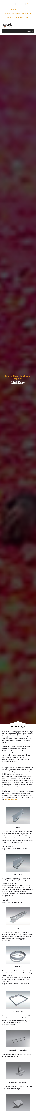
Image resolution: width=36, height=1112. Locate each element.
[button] (29, 31)
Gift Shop (29, 4)
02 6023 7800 (17, 9)
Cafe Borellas (20, 4)
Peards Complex (9, 4)
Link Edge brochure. (11, 800)
